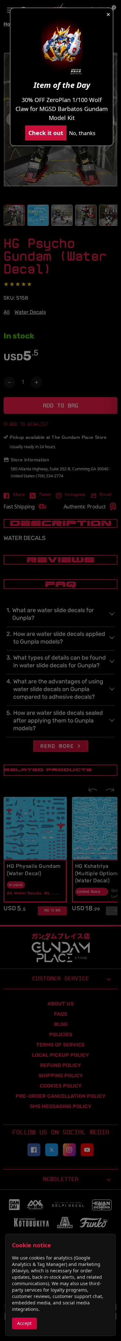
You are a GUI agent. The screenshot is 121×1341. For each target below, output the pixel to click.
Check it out (45, 133)
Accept (24, 1323)
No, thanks (82, 133)
